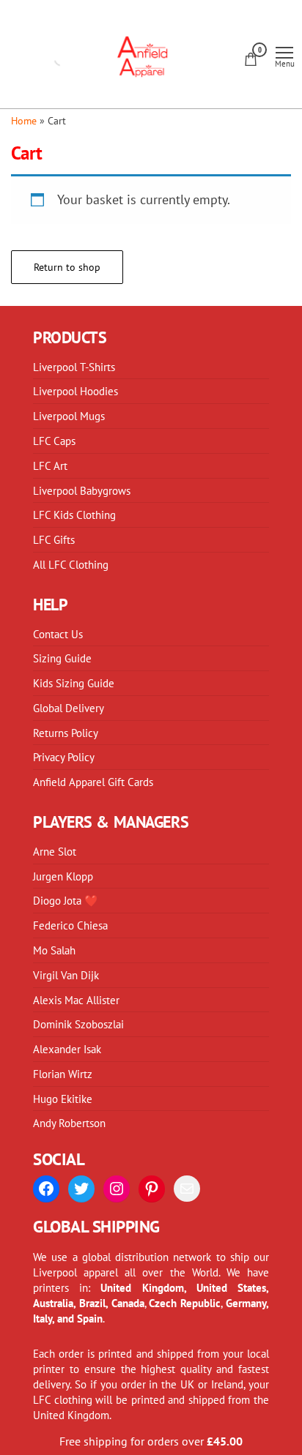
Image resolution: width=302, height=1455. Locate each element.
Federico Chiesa (70, 925)
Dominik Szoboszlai (78, 1024)
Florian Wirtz (62, 1073)
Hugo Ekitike (62, 1098)
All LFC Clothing (70, 564)
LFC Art (50, 465)
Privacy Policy (64, 756)
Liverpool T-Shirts (74, 366)
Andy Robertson (69, 1122)
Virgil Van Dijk (66, 975)
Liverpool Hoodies (75, 391)
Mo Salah (54, 950)
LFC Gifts (54, 539)
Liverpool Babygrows (81, 490)
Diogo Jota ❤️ (65, 900)
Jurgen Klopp (63, 876)
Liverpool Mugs (69, 415)
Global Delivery (68, 707)
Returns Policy (65, 732)
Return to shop (67, 267)
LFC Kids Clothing (74, 514)
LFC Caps (54, 440)
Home (24, 120)
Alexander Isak (67, 1048)
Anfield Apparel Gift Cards (93, 781)
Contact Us (58, 633)
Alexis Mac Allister (76, 999)
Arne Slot (54, 851)
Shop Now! (226, 27)
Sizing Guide (62, 658)
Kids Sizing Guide (73, 683)
